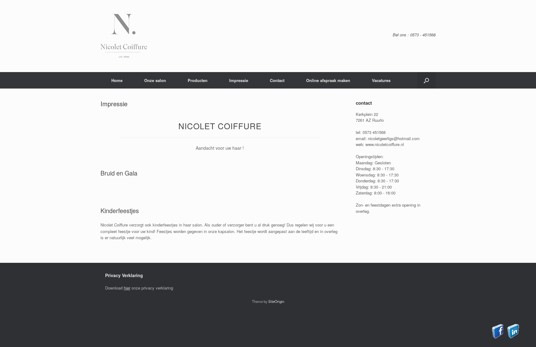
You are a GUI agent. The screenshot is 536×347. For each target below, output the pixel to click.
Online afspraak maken (328, 80)
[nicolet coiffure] (123, 36)
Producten (198, 80)
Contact (277, 80)
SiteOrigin (276, 301)
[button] (426, 80)
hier (127, 288)
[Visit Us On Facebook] (497, 337)
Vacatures (381, 80)
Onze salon (155, 80)
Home (117, 80)
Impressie (238, 80)
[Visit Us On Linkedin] (512, 337)
